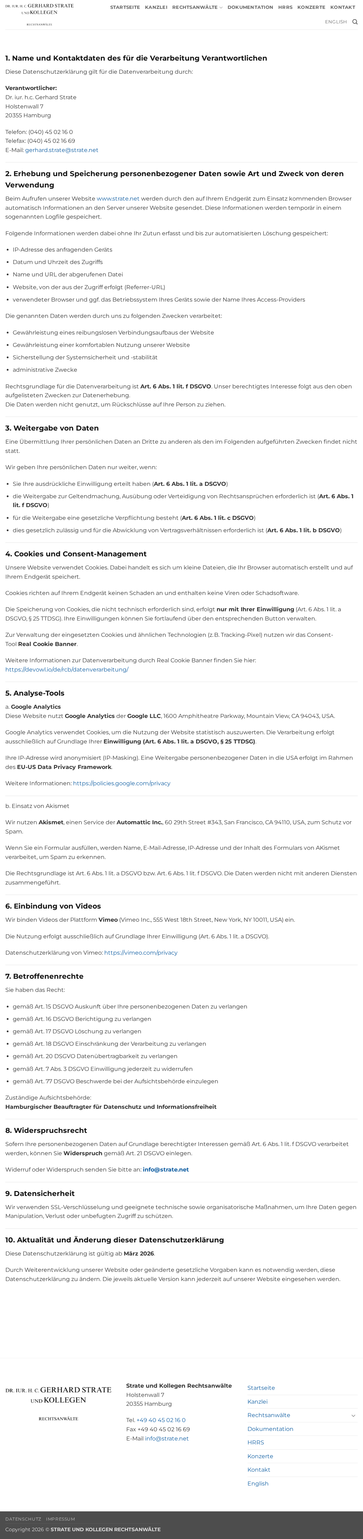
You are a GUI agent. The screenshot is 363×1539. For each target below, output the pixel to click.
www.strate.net (118, 198)
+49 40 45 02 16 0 (161, 1420)
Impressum (60, 1519)
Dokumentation (250, 7)
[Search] (355, 22)
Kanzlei (156, 7)
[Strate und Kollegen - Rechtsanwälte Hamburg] (39, 15)
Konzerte (311, 7)
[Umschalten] (353, 1415)
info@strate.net (167, 1438)
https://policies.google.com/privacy (122, 783)
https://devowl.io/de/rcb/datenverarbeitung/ (66, 669)
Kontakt (342, 7)
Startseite (125, 7)
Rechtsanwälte (195, 7)
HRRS (285, 7)
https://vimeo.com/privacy (141, 952)
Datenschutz (23, 1519)
